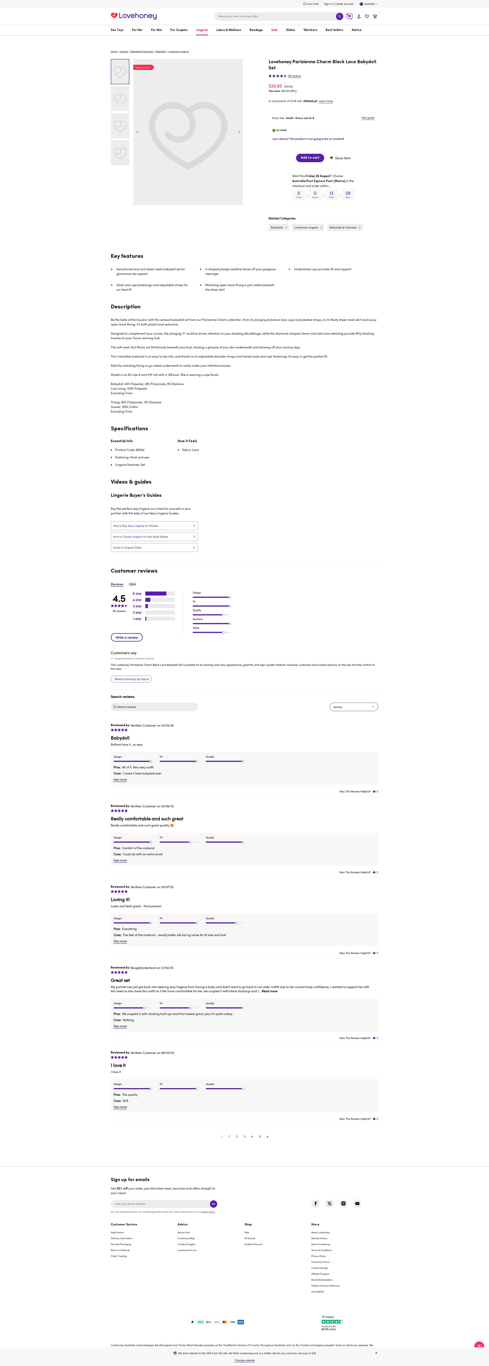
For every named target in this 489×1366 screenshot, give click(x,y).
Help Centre (117, 1232)
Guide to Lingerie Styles (127, 547)
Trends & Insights (186, 1244)
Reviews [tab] (117, 584)
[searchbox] (157, 707)
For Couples (179, 30)
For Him (156, 30)
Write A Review (127, 637)
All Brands (249, 1238)
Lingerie (202, 30)
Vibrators (310, 30)
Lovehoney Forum (187, 1250)
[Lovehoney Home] (134, 16)
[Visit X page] (329, 1203)
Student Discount (253, 1244)
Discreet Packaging (121, 1244)
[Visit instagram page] (343, 1203)
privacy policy (208, 1211)
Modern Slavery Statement (325, 1285)
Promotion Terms (320, 1261)
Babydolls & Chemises (141, 51)
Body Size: (293, 118)
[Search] (339, 16)
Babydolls (161, 51)
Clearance (141, 67)
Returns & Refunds (120, 1250)
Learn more (326, 101)
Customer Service (124, 1224)
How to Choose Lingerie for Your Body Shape (140, 536)
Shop (248, 1224)
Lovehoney (244, 39)
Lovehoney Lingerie (306, 227)
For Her (137, 30)
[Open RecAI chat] (479, 1346)
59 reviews (294, 76)
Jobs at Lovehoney (320, 1244)
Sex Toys (117, 30)
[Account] (359, 16)
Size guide (368, 117)
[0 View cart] (375, 16)
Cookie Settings (319, 1267)
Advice (357, 30)
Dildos (290, 30)
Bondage (256, 30)
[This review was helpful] (374, 791)
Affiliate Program (320, 1273)
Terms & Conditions (321, 1250)
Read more (269, 991)
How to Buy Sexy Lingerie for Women (135, 526)
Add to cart (310, 158)
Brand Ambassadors (322, 1279)
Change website (245, 1360)
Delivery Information (122, 1238)
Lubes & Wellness (228, 30)
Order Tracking (119, 1256)
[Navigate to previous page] (221, 1136)
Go (213, 1204)
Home (114, 51)
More (315, 1224)
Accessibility (317, 1291)
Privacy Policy (318, 1256)
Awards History (319, 1238)
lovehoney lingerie (178, 51)
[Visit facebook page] (315, 1203)
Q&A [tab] (132, 584)
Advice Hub (184, 1232)
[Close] (376, 1353)
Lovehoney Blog (186, 1238)
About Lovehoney (320, 1232)
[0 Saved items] (367, 16)
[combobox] (279, 16)
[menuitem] (119, 30)
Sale (274, 30)
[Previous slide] (137, 132)
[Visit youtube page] (357, 1203)
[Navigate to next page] (267, 1136)
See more (120, 779)
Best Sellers (334, 30)
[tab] (144, 1260)
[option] (188, 132)
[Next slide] (239, 132)
